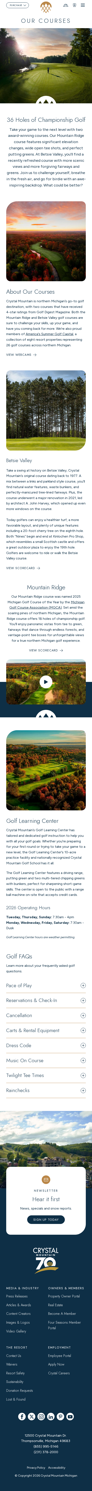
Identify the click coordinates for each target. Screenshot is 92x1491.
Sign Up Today (46, 1220)
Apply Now (56, 1364)
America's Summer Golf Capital (49, 334)
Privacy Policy (36, 1468)
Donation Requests (19, 1390)
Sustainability (14, 1381)
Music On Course (24, 1060)
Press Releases (17, 1296)
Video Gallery (16, 1331)
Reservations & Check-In (31, 1000)
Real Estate (55, 1305)
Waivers (11, 1364)
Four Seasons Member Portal (64, 1325)
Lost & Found (15, 1399)
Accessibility (56, 1468)
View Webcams (18, 354)
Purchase (16, 5)
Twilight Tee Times (25, 1075)
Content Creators (18, 1313)
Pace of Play (19, 985)
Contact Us (13, 1355)
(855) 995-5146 (46, 1446)
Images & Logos (18, 1322)
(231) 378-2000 (46, 1452)
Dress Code (18, 1045)
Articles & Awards (18, 1305)
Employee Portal (59, 1355)
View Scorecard (20, 568)
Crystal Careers (59, 1373)
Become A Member (62, 1313)
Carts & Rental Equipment (32, 1030)
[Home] (46, 7)
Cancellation (19, 1015)
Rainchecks (18, 1090)
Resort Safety (15, 1373)
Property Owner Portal (64, 1296)
